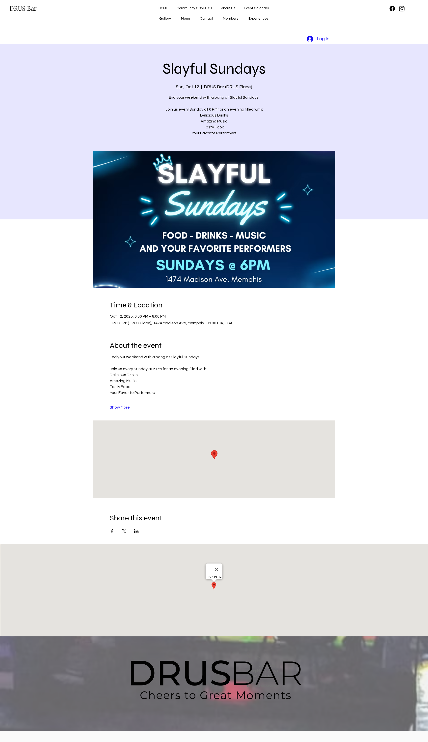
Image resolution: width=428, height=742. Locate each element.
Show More (120, 407)
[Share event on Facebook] (112, 531)
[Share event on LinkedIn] (136, 531)
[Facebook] (392, 8)
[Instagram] (401, 8)
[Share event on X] (124, 531)
